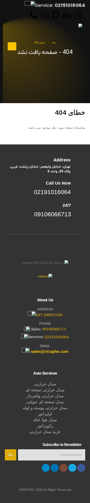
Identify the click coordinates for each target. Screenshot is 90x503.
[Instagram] (78, 15)
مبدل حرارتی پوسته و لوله (45, 408)
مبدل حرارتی (45, 384)
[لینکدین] (55, 468)
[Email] (45, 15)
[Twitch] (56, 15)
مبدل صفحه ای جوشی (45, 402)
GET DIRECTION (49, 315)
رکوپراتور (45, 426)
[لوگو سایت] (69, 32)
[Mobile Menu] (12, 46)
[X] (72, 468)
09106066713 (54, 329)
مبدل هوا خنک (45, 420)
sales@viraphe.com (49, 351)
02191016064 (57, 337)
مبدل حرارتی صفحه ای (45, 390)
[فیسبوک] (81, 468)
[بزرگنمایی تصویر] (45, 276)
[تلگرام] (46, 468)
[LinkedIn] (67, 15)
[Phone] (34, 15)
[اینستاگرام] (63, 468)
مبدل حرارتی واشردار (45, 396)
